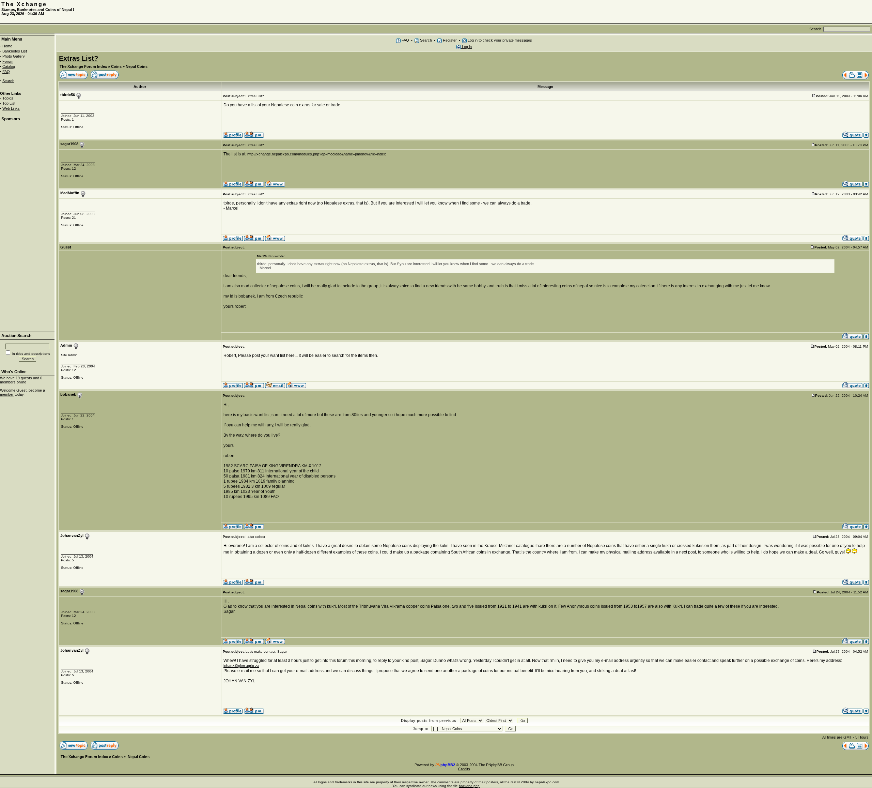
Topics (7, 98)
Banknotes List (14, 51)
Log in (466, 47)
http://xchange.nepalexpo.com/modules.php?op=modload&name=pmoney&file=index (316, 154)
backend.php (469, 786)
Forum (7, 61)
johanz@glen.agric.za (241, 666)
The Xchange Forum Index (83, 66)
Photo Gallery (13, 56)
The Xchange (24, 4)
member (7, 394)
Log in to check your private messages (499, 40)
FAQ (6, 72)
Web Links (11, 108)
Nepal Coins (136, 66)
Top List (8, 103)
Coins (116, 66)
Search (8, 81)
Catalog (8, 66)
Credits (464, 769)
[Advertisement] (791, 11)
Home (7, 46)
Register (449, 40)
